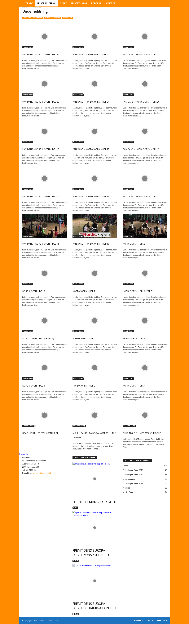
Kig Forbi (126, 488)
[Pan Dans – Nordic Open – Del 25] (94, 36)
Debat (63, 3)
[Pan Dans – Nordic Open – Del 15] (145, 131)
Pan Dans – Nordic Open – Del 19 (40, 149)
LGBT (75, 508)
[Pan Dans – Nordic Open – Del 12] (145, 178)
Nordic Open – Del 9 (134, 243)
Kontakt (162, 620)
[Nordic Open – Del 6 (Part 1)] (44, 320)
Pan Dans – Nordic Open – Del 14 (40, 196)
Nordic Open (67, 18)
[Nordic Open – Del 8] (44, 273)
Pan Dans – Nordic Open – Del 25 (90, 54)
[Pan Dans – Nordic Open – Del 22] (44, 84)
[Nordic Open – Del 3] (44, 368)
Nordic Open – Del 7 (83, 291)
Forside (29, 3)
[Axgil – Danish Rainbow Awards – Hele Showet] (94, 415)
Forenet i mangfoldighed (94, 501)
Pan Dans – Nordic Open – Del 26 (40, 54)
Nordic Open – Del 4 (134, 338)
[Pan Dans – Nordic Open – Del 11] (44, 226)
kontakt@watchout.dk (42, 473)
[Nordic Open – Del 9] (145, 226)
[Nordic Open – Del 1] (145, 368)
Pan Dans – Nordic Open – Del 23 (141, 54)
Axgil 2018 (27, 18)
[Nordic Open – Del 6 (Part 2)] (145, 273)
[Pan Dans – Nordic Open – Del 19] (44, 131)
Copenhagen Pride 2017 (133, 483)
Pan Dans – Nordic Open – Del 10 (90, 243)
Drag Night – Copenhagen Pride (40, 433)
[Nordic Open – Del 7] (94, 273)
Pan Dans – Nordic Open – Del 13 (90, 196)
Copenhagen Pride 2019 (133, 474)
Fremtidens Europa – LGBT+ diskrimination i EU (94, 605)
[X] (29, 476)
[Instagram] (26, 476)
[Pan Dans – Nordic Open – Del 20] (145, 84)
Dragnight (37, 18)
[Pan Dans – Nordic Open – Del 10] (94, 226)
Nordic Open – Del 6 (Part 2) (138, 291)
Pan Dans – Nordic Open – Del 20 (141, 101)
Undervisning (79, 3)
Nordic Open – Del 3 (33, 385)
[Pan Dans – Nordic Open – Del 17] (94, 131)
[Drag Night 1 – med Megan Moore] (145, 415)
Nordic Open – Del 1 (134, 385)
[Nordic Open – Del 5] (94, 320)
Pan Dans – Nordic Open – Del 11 (40, 243)
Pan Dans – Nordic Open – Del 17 (90, 149)
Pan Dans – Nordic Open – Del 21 (90, 101)
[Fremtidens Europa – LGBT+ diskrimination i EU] (94, 580)
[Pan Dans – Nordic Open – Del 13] (94, 178)
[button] (165, 3)
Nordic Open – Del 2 (83, 385)
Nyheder (110, 3)
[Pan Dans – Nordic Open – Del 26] (44, 36)
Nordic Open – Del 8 (33, 291)
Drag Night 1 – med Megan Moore (142, 433)
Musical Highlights (52, 18)
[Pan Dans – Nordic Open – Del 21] (94, 84)
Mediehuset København (43, 620)
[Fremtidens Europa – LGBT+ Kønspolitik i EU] (94, 527)
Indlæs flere (24, 454)
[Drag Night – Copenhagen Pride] (44, 415)
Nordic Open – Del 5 (83, 338)
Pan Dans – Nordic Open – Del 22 (40, 101)
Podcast (96, 3)
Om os (149, 620)
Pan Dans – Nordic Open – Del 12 (141, 196)
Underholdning (46, 3)
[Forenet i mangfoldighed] (94, 478)
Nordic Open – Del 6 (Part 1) (38, 338)
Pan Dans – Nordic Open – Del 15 (141, 149)
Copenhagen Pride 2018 (133, 470)
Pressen (138, 620)
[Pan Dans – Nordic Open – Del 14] (44, 178)
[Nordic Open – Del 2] (94, 368)
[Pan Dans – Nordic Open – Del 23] (145, 36)
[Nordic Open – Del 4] (145, 320)
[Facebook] (23, 476)
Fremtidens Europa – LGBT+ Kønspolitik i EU (91, 552)
